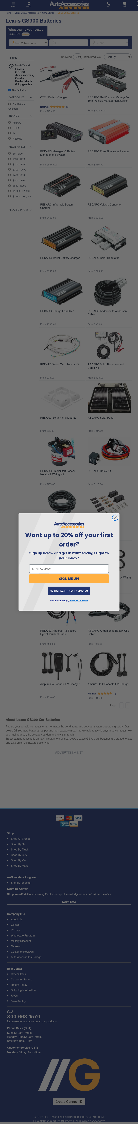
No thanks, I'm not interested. (69, 591)
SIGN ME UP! (69, 578)
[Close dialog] (115, 518)
